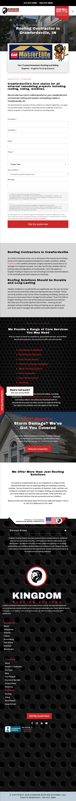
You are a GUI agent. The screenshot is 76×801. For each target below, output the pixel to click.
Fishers (7, 636)
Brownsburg (9, 639)
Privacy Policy (28, 218)
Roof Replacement (29, 359)
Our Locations (14, 170)
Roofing (8, 694)
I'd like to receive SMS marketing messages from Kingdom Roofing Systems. (33, 205)
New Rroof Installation (30, 350)
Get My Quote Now (39, 716)
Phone (11, 152)
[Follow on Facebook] (32, 723)
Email (10, 141)
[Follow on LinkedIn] (42, 723)
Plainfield (7, 646)
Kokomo (7, 633)
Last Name (12, 130)
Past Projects (10, 677)
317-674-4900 (30, 3)
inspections (12, 264)
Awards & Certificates (13, 667)
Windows (24, 382)
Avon (40, 397)
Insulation (24, 387)
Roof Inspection (27, 373)
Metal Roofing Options (31, 368)
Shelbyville (33, 397)
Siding (7, 697)
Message (11, 179)
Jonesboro (47, 397)
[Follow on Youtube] (46, 723)
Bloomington (9, 649)
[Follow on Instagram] (37, 723)
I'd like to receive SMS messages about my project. (25, 194)
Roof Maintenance (28, 378)
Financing (9, 687)
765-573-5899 (46, 3)
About (7, 663)
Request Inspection (38, 449)
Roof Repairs (10, 701)
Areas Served (10, 704)
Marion (25, 397)
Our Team (9, 670)
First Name (12, 119)
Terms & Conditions (40, 218)
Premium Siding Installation (33, 364)
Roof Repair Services (30, 354)
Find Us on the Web (12, 680)
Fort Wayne (8, 643)
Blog (7, 673)
